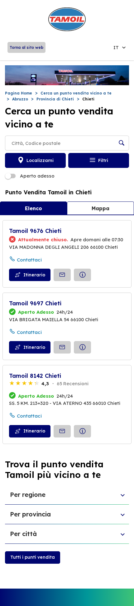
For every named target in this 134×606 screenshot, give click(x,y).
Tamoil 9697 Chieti (35, 303)
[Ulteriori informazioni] (82, 275)
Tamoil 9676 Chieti (35, 230)
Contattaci (29, 260)
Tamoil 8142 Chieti (35, 375)
